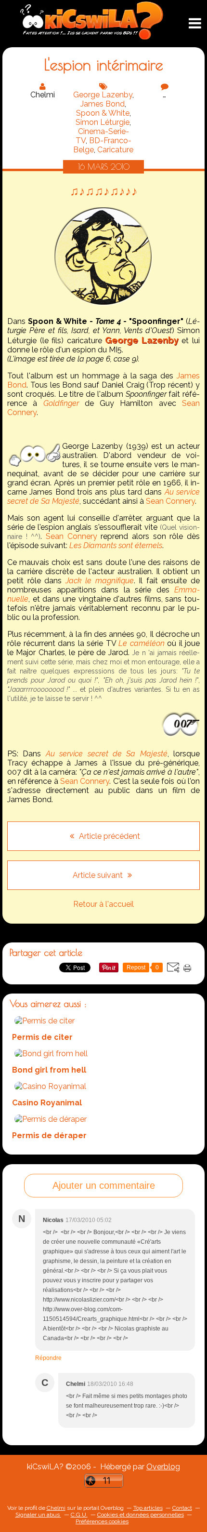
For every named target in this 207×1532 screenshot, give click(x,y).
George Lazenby (102, 94)
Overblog (163, 1466)
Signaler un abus (38, 1514)
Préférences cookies (102, 1521)
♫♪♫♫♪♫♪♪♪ (104, 191)
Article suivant (99, 875)
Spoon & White (102, 113)
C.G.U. (79, 1514)
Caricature (115, 149)
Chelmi (56, 1508)
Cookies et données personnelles (140, 1514)
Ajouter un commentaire (103, 1185)
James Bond (102, 103)
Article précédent (108, 836)
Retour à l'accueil (103, 904)
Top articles (148, 1508)
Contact (182, 1508)
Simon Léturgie (102, 122)
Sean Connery (170, 501)
